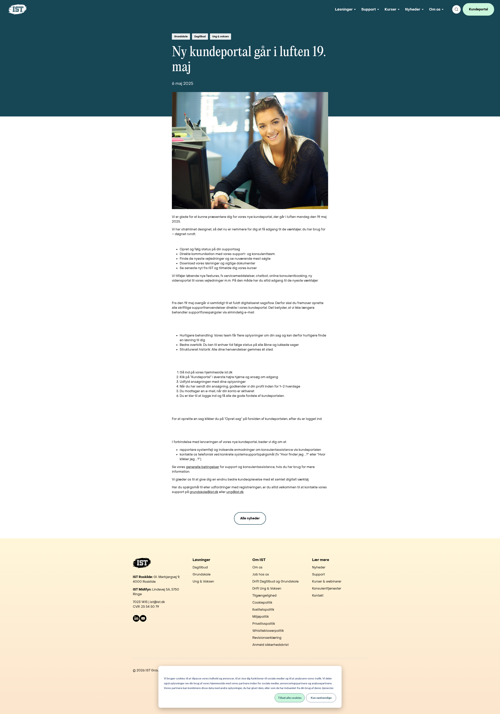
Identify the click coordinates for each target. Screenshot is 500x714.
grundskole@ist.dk (204, 492)
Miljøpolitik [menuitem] (260, 617)
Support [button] (368, 9)
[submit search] (456, 9)
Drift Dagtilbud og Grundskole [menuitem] (275, 581)
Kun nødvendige (321, 697)
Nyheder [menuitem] (318, 567)
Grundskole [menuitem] (202, 574)
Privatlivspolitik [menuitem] (263, 624)
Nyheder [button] (412, 9)
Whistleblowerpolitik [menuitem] (268, 631)
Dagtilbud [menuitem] (200, 567)
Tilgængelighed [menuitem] (264, 595)
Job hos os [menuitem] (260, 574)
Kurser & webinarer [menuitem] (326, 581)
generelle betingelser (202, 467)
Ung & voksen (220, 36)
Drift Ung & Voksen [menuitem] (266, 588)
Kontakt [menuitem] (317, 595)
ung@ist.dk (235, 492)
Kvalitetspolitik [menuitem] (263, 610)
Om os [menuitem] (257, 567)
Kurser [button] (390, 9)
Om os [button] (434, 9)
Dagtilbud (200, 36)
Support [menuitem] (318, 574)
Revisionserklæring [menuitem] (266, 638)
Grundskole (181, 36)
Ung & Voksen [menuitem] (203, 581)
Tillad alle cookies (290, 697)
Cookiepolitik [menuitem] (262, 602)
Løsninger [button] (344, 9)
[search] (456, 9)
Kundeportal (478, 9)
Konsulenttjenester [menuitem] (326, 588)
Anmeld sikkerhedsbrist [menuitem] (270, 645)
